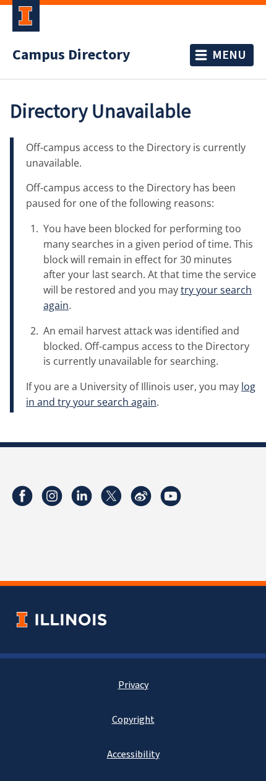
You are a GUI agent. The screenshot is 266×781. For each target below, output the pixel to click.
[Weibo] (141, 496)
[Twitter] (111, 496)
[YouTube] (170, 496)
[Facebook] (22, 496)
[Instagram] (52, 496)
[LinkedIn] (81, 496)
